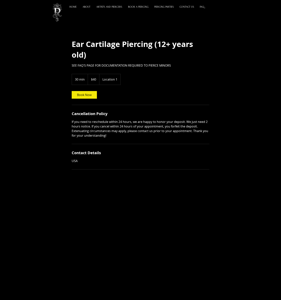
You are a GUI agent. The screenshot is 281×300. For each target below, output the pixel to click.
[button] (109, 7)
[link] (84, 95)
